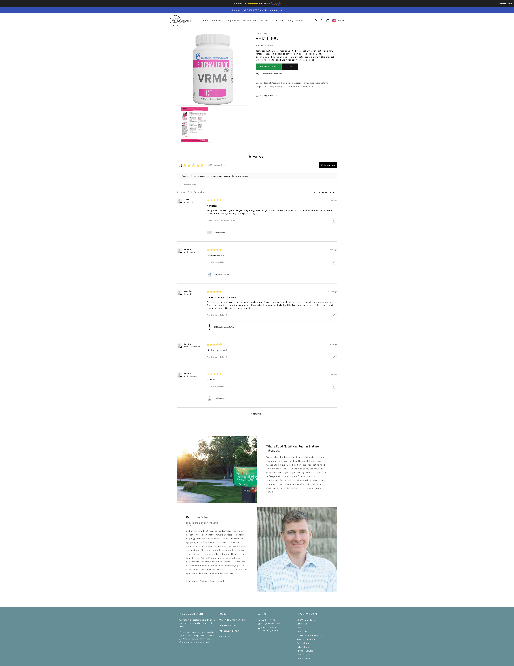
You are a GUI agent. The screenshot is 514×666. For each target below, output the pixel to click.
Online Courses (304, 658)
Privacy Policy (303, 643)
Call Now (290, 66)
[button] (316, 21)
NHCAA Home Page (306, 620)
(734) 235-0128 (268, 620)
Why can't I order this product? (269, 73)
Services (301, 627)
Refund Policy (303, 647)
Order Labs (505, 3)
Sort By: (317, 192)
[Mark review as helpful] (334, 220)
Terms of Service (305, 650)
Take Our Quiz (303, 654)
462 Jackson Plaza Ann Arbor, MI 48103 (270, 629)
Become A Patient (268, 66)
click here (277, 54)
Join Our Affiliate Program (310, 635)
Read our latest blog (307, 639)
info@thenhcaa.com (270, 623)
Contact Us (302, 623)
